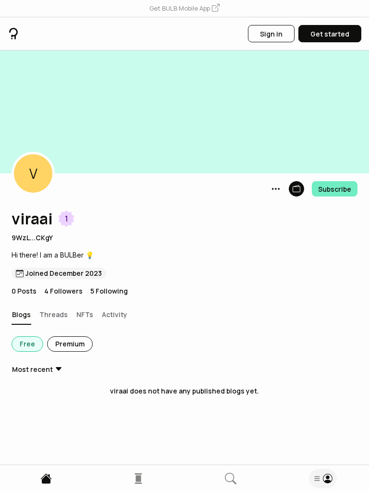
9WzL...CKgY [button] (32, 237)
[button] (184, 8)
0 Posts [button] (24, 290)
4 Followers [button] (63, 290)
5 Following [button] (109, 290)
